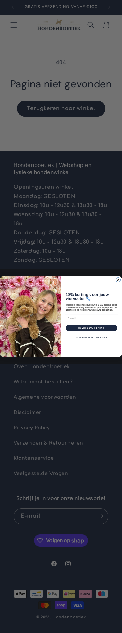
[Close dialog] (118, 280)
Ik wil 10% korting (91, 328)
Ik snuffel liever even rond (91, 337)
